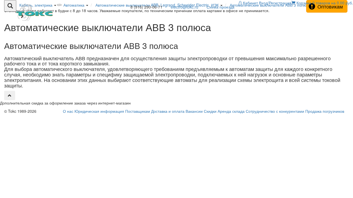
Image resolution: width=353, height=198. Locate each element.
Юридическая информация (99, 111)
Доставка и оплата (167, 111)
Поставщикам (137, 111)
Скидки (210, 111)
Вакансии (194, 111)
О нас (68, 111)
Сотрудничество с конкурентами (275, 111)
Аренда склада (231, 111)
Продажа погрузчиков (324, 111)
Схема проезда (220, 7)
